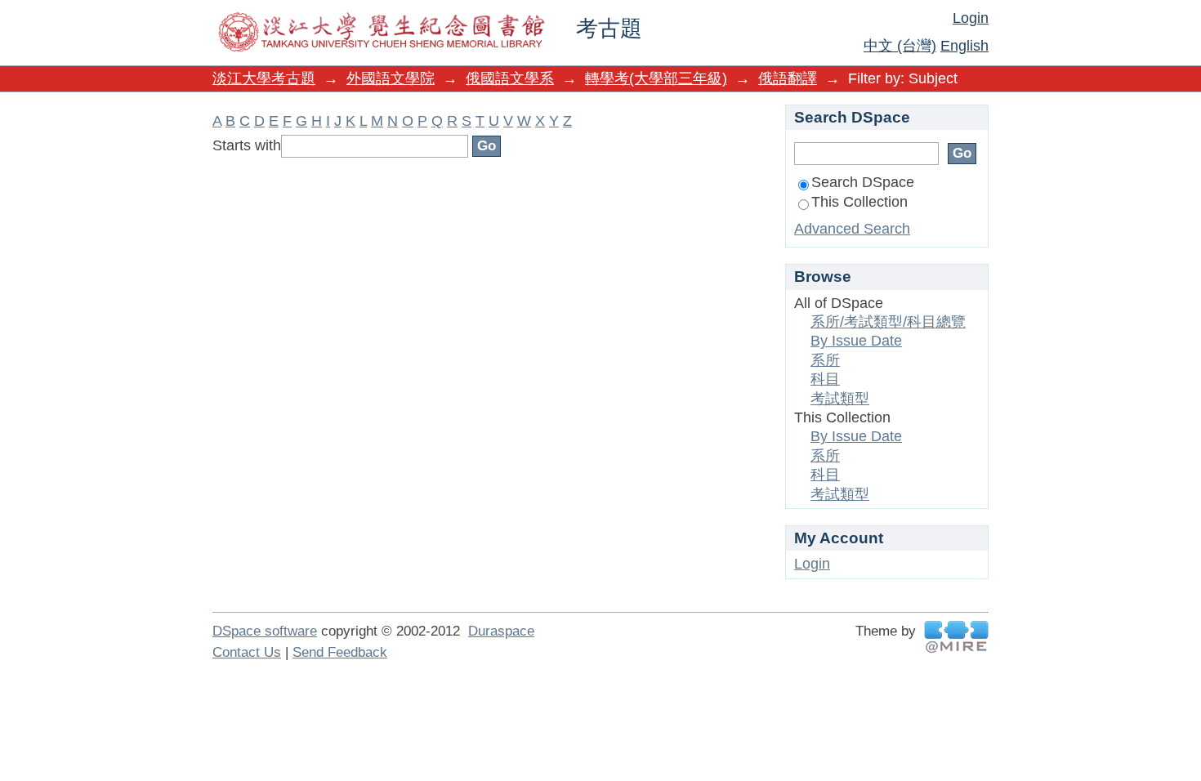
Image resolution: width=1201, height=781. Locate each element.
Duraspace (501, 631)
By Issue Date (856, 340)
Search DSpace (862, 182)
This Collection (859, 202)
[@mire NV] (956, 637)
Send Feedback (339, 652)
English (964, 46)
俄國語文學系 (510, 78)
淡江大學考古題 (263, 78)
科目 (825, 379)
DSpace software (264, 631)
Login (971, 18)
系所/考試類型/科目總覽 (888, 322)
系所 (825, 360)
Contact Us (246, 652)
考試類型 (839, 398)
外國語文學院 (390, 78)
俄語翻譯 (787, 78)
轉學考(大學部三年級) (656, 78)
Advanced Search (852, 229)
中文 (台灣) (900, 46)
